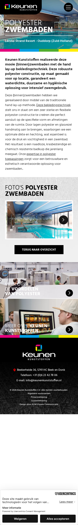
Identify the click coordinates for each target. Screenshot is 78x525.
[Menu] (68, 7)
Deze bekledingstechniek (53, 105)
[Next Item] (63, 219)
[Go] (69, 293)
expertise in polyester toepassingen (30, 157)
